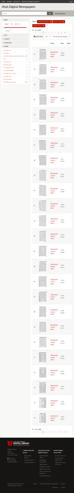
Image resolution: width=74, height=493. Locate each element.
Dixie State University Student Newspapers (14, 56)
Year (5, 20)
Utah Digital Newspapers (43, 461)
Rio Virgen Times (7, 64)
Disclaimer (55, 487)
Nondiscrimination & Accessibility (49, 484)
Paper (6, 46)
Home (3, 1)
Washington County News (9, 82)
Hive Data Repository (45, 476)
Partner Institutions (60, 455)
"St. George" (58, 21)
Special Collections (29, 460)
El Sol (4, 59)
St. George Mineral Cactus (9, 73)
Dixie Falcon (6, 53)
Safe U (63, 484)
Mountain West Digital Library (59, 459)
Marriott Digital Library (44, 456)
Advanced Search (60, 13)
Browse (9, 1)
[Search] (50, 13)
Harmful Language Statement (30, 1)
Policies (63, 487)
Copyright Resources (29, 462)
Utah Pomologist (7, 79)
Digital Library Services (28, 456)
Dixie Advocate (7, 50)
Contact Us (16, 1)
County (7, 39)
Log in (71, 1)
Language (7, 43)
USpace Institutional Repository (45, 472)
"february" (38, 25)
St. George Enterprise (8, 67)
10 (65, 33)
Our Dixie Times (7, 62)
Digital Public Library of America (60, 463)
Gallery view (39, 36)
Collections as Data (45, 466)
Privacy (35, 484)
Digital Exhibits (43, 464)
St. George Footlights (8, 70)
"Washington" (44, 21)
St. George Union (7, 76)
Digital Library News (45, 469)
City (5, 35)
